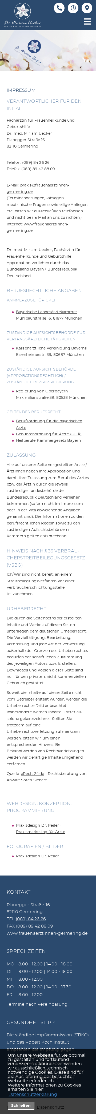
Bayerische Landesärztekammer (46, 312)
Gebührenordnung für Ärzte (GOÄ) (49, 434)
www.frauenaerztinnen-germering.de (47, 933)
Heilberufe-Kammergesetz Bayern (48, 441)
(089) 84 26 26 (36, 163)
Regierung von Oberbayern (42, 391)
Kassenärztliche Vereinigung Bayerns (51, 348)
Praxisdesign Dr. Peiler (37, 856)
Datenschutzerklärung (33, 1094)
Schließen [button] (21, 1106)
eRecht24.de (32, 774)
